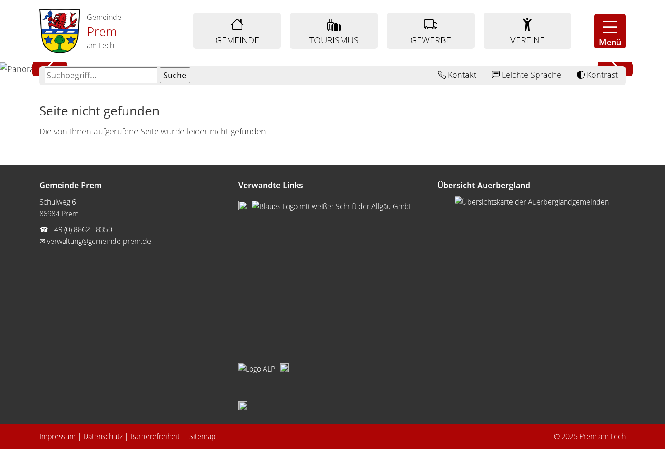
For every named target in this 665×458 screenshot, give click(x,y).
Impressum (57, 436)
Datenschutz (103, 436)
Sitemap (202, 436)
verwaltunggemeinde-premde (99, 241)
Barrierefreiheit (155, 436)
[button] (610, 31)
